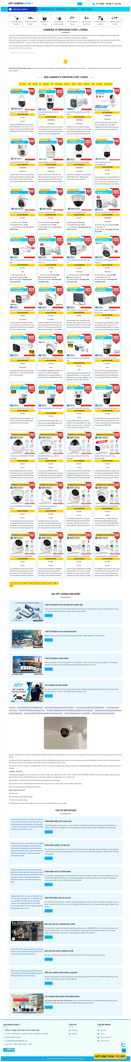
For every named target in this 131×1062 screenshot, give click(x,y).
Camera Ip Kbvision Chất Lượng (65, 29)
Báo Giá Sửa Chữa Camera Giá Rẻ (59, 951)
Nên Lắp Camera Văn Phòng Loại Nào (61, 973)
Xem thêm (48, 615)
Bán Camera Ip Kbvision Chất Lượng (65, 77)
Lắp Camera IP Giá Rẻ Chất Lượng (19, 68)
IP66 (29, 84)
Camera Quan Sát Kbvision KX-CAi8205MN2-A (90, 707)
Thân (92, 84)
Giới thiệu (103, 1030)
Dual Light (46, 84)
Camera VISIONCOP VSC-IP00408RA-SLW (29, 707)
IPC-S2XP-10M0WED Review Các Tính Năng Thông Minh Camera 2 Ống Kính (70, 710)
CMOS (80, 84)
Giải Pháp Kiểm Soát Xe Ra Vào (58, 898)
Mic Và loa (23, 84)
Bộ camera (73, 9)
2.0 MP (74, 84)
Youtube (74, 1034)
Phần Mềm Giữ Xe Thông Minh (58, 872)
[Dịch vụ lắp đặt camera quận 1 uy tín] (38, 9)
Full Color (67, 84)
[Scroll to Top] (124, 1050)
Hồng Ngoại (58, 84)
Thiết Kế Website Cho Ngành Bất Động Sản (64, 605)
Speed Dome (108, 84)
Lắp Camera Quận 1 (11, 1024)
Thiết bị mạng (104, 1041)
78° (52, 84)
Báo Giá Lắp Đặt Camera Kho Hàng (60, 924)
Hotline (110, 1056)
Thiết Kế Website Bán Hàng (57, 658)
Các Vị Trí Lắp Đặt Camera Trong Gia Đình (77, 713)
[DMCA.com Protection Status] (9, 1050)
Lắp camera (20, 3)
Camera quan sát (46, 9)
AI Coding (99, 84)
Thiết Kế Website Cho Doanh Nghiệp (60, 632)
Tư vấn (82, 9)
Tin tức (102, 1034)
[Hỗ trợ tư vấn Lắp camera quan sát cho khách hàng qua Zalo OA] (124, 1044)
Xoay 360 (86, 84)
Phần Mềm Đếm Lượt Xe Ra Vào (58, 821)
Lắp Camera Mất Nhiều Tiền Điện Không (62, 997)
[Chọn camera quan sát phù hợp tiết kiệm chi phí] (120, 21)
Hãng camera (61, 9)
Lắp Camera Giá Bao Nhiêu (56, 685)
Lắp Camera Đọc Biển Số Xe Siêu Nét (103, 713)
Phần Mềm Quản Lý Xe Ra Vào (57, 845)
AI (40, 84)
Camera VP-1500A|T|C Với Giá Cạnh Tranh (32, 710)
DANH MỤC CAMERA (20, 9)
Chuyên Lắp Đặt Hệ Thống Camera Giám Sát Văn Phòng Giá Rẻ (43, 713)
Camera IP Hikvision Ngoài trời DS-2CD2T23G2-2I (59, 707)
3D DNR (35, 84)
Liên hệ (89, 9)
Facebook (74, 1030)
